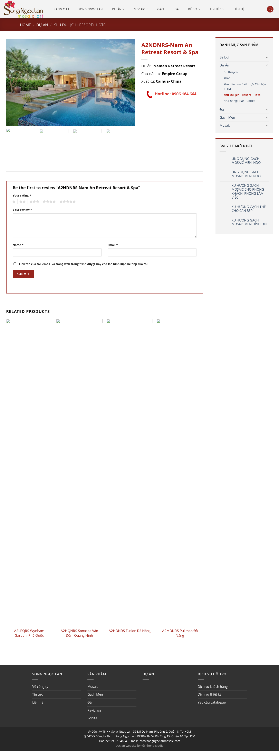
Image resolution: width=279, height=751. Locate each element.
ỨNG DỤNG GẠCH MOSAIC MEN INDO (246, 161)
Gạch (161, 9)
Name (18, 245)
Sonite (92, 718)
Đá (177, 9)
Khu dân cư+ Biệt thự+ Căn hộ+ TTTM (244, 86)
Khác (226, 78)
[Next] (127, 82)
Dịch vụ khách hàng (213, 686)
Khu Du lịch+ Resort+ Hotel (80, 24)
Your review (22, 210)
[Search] (270, 9)
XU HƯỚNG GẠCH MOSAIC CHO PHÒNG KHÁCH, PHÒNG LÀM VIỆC (248, 191)
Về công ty (40, 686)
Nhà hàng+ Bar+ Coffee (239, 101)
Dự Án (42, 24)
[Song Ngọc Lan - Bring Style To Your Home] (23, 9)
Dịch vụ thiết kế (209, 694)
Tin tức (215, 9)
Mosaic (139, 9)
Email (113, 245)
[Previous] (14, 82)
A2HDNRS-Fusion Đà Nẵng (130, 630)
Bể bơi (193, 9)
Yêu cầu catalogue (212, 702)
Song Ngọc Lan (90, 9)
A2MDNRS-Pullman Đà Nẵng (180, 632)
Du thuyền (230, 72)
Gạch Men (227, 117)
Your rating (22, 195)
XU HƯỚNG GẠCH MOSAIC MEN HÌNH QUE (250, 222)
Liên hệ (238, 9)
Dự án (117, 9)
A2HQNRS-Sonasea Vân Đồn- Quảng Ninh (79, 632)
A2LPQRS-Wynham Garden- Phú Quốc (29, 632)
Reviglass (94, 710)
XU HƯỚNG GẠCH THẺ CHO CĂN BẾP (249, 209)
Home (25, 24)
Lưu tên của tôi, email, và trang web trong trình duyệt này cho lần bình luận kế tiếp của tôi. (83, 264)
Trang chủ (60, 9)
